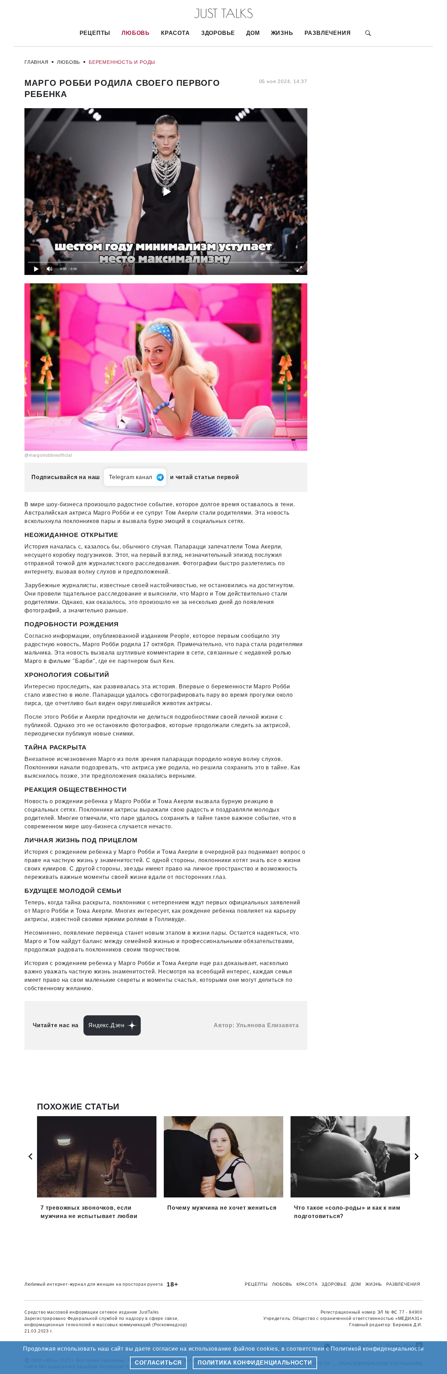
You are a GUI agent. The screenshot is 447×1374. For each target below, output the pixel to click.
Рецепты (95, 33)
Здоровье (218, 33)
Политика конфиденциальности (255, 1363)
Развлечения (328, 33)
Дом (252, 33)
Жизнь (282, 33)
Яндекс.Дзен (106, 1025)
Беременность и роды (122, 62)
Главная (36, 62)
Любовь (136, 33)
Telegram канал (130, 477)
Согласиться (158, 1363)
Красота (175, 33)
